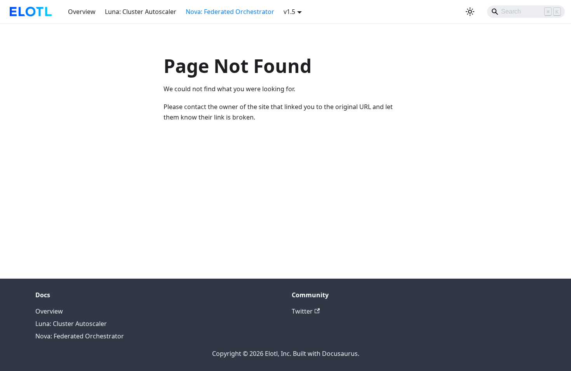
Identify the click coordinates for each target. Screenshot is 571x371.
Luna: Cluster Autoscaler (140, 11)
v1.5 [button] (289, 11)
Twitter (302, 311)
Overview (82, 11)
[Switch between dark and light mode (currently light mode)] (470, 11)
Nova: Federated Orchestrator (230, 11)
